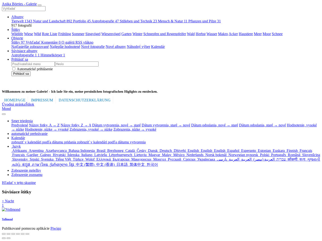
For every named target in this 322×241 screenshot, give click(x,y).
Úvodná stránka (13, 104)
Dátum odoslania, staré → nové (262, 125)
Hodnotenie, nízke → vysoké (47, 129)
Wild (37, 34)
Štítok (29, 104)
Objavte (17, 38)
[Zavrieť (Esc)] (4, 234)
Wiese (28, 34)
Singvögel (92, 34)
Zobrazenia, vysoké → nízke (91, 129)
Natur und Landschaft (52, 21)
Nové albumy (116, 47)
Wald (191, 34)
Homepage (14, 100)
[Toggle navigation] (39, 5)
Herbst (201, 34)
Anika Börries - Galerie (19, 4)
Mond (6, 109)
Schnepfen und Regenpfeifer (164, 34)
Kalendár (158, 47)
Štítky (15, 30)
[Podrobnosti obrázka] (23, 234)
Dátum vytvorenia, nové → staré (116, 125)
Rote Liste (49, 34)
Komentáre (51, 42)
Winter (137, 34)
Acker (233, 34)
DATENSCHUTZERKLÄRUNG (85, 100)
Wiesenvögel (110, 34)
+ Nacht (8, 203)
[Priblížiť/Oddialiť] (18, 234)
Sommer (78, 34)
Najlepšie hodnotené (65, 47)
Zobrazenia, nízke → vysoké (134, 129)
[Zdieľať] (8, 234)
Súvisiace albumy (24, 51)
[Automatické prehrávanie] (27, 234)
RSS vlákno (84, 42)
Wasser (211, 34)
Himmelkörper (53, 55)
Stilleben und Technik (138, 21)
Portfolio (82, 21)
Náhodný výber (138, 47)
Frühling (64, 34)
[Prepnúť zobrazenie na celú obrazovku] (13, 234)
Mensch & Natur (172, 21)
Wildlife (17, 34)
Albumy (17, 17)
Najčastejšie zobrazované (30, 47)
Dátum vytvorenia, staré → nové (166, 125)
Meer (258, 34)
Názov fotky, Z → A (76, 125)
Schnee (277, 34)
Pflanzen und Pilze (204, 21)
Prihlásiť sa (19, 59)
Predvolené (19, 125)
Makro (223, 34)
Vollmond (7, 219)
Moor (267, 34)
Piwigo (55, 228)
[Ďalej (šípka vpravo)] (8, 238)
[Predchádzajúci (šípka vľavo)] (4, 238)
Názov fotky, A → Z (44, 125)
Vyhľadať (33, 42)
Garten (126, 34)
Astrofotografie (105, 21)
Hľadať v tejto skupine (19, 183)
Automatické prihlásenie (34, 69)
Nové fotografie (93, 47)
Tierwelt (21, 21)
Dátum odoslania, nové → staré (214, 125)
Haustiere (246, 34)
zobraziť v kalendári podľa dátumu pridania (44, 142)
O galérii (68, 42)
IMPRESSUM (42, 100)
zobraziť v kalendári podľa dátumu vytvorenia (111, 142)
